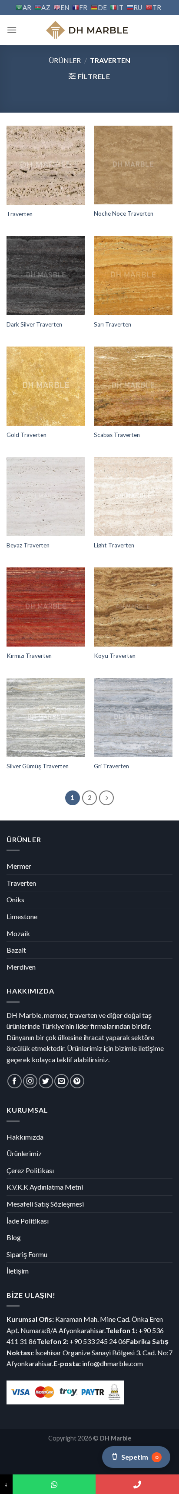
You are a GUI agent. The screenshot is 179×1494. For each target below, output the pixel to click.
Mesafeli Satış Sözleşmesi (45, 1204)
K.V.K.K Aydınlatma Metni (45, 1187)
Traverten (20, 213)
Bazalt (16, 950)
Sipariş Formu (27, 1254)
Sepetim (139, 1457)
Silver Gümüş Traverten (38, 766)
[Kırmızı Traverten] (46, 606)
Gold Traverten (26, 434)
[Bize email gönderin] (61, 1081)
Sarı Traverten (112, 324)
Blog (14, 1237)
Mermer (19, 866)
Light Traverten (114, 545)
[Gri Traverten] (133, 717)
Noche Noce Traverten (123, 213)
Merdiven (21, 967)
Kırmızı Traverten (29, 655)
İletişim (18, 1271)
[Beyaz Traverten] (46, 496)
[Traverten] (46, 165)
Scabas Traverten (117, 434)
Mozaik (18, 933)
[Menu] (12, 29)
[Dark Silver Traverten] (46, 275)
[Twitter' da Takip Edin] (46, 1081)
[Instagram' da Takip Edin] (30, 1081)
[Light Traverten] (133, 496)
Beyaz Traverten (28, 545)
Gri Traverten (111, 766)
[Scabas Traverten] (133, 386)
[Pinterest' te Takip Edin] (77, 1081)
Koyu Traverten (115, 655)
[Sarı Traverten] (133, 275)
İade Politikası (28, 1221)
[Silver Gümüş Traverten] (46, 717)
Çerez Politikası (30, 1170)
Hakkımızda (25, 1137)
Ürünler (65, 60)
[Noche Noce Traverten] (133, 165)
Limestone (22, 916)
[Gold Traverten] (46, 386)
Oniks (15, 899)
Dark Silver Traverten (34, 324)
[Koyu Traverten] (133, 606)
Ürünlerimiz (24, 1153)
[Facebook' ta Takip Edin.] (14, 1081)
